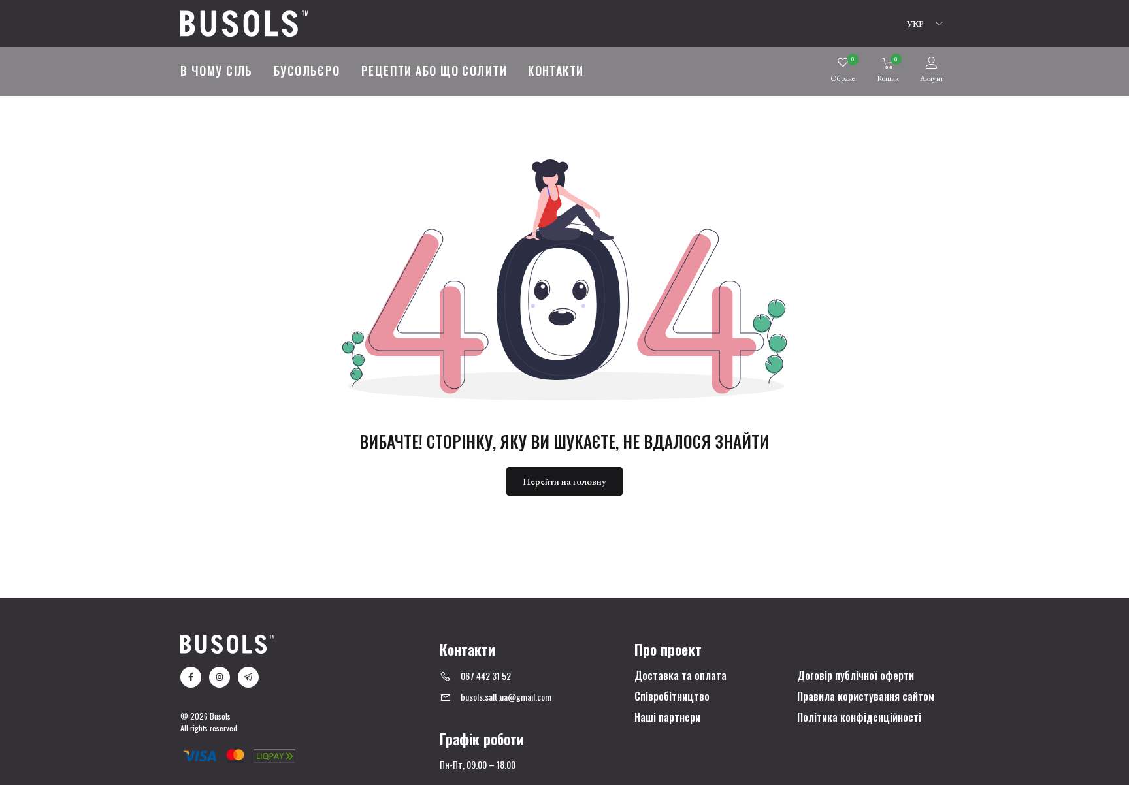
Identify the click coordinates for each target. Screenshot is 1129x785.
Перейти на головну (564, 481)
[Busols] (244, 22)
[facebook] (190, 677)
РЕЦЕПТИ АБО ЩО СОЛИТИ (434, 70)
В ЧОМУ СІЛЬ (216, 70)
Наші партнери (667, 718)
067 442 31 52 (486, 675)
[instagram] (219, 677)
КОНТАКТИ (556, 70)
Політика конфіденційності (859, 718)
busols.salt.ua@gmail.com (506, 696)
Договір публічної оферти (855, 676)
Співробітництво (672, 697)
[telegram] (248, 677)
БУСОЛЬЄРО (307, 70)
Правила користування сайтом (865, 697)
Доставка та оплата (680, 676)
